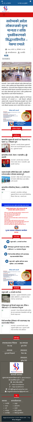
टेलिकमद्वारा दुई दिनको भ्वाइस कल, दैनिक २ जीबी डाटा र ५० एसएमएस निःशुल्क (18, 248)
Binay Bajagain (16, 420)
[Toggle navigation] (4, 14)
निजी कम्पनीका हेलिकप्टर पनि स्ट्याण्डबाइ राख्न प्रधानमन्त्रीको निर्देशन (18, 255)
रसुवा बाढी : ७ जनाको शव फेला (18, 242)
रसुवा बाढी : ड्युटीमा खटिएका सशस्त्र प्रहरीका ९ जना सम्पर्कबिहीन (18, 262)
